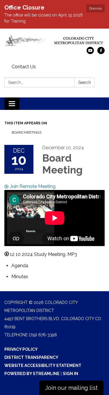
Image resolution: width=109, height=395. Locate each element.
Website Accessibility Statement (42, 365)
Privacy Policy (21, 349)
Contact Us (24, 66)
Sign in (70, 373)
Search (84, 82)
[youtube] (90, 52)
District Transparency (31, 357)
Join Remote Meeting (33, 186)
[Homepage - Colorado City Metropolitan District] (54, 40)
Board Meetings (27, 132)
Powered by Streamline (32, 373)
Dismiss (95, 8)
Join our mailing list (71, 387)
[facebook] (101, 52)
